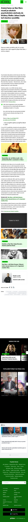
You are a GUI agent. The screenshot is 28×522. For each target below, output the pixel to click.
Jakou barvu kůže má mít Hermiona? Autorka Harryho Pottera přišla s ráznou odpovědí (9, 358)
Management (16, 488)
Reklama (4, 492)
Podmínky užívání (6, 496)
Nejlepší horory (22, 464)
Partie (18, 466)
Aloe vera (23, 472)
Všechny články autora (19, 279)
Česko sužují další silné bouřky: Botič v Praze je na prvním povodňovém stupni (13, 442)
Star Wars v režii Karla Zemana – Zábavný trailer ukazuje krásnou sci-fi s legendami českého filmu (13, 199)
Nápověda (16, 499)
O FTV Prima (5, 488)
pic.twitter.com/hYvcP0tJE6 (9, 120)
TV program (7, 466)
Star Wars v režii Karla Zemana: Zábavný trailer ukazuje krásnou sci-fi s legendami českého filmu (13, 266)
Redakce (15, 501)
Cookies (4, 499)
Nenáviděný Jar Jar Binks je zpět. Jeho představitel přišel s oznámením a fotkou (13, 159)
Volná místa (5, 490)
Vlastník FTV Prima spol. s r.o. (7, 502)
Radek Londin (11, 22)
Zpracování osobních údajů (18, 497)
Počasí (22, 466)
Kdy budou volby (9, 468)
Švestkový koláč (14, 478)
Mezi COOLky (5, 391)
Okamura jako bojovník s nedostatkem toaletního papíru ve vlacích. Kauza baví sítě (14, 448)
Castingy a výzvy (17, 492)
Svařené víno (5, 472)
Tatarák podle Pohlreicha (14, 472)
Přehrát (4, 389)
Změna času (13, 466)
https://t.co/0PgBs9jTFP (12, 118)
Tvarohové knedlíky (9, 476)
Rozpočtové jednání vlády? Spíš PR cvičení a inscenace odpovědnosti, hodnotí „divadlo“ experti (13, 436)
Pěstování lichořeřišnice (9, 474)
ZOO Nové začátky (18, 468)
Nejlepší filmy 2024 (13, 464)
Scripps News (12, 101)
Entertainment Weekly (9, 211)
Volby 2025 (22, 470)
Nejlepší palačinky (19, 476)
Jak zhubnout (5, 464)
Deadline (16, 211)
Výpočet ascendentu (19, 474)
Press (15, 490)
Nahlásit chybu (5, 505)
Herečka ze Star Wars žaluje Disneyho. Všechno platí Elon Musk (12, 244)
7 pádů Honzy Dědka (14, 470)
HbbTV (4, 494)
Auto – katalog (6, 470)
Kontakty (15, 494)
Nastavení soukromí (17, 505)
